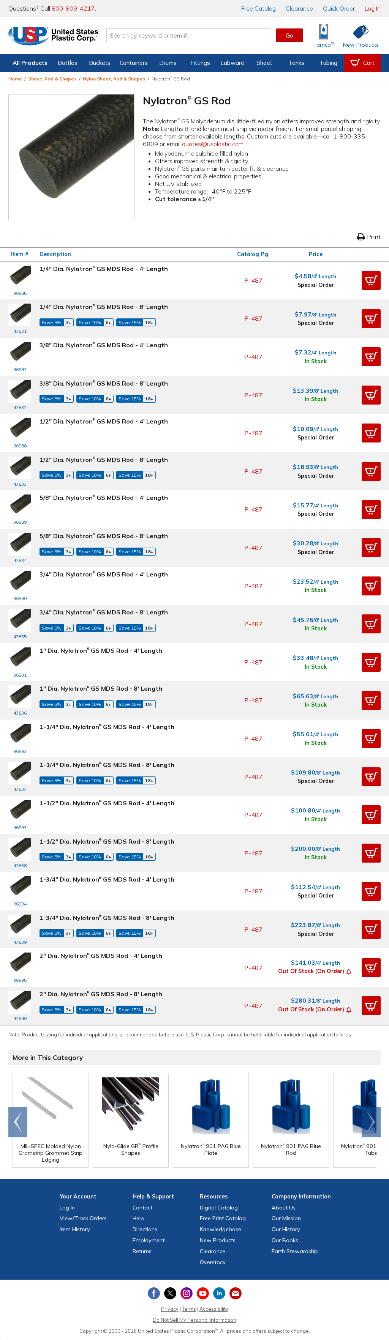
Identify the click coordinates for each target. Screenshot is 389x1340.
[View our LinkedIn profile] (219, 1293)
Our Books (285, 1240)
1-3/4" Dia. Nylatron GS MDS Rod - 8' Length (107, 917)
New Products (218, 1240)
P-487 (253, 280)
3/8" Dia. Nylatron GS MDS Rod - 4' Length (104, 345)
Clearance (299, 8)
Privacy (170, 1309)
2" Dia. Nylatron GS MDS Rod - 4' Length (101, 955)
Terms (189, 1309)
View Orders (83, 1218)
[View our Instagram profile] (186, 1293)
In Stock (316, 361)
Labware (232, 62)
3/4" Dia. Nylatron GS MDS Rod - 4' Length (104, 574)
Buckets (100, 62)
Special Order (315, 285)
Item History (75, 1229)
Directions (145, 1229)
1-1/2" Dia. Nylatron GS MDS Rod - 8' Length (107, 841)
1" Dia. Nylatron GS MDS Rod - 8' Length (101, 688)
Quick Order (339, 8)
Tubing (328, 62)
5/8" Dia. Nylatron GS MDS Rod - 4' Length (104, 497)
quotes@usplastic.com (213, 144)
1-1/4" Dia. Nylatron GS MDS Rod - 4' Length (107, 727)
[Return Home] (53, 37)
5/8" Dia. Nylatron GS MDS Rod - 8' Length (104, 536)
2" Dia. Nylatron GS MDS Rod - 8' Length (101, 994)
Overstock (212, 1262)
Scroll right (371, 1122)
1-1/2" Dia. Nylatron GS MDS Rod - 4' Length (107, 803)
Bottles (67, 62)
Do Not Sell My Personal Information (194, 1320)
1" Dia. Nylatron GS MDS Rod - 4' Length (101, 650)
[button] (371, 280)
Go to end (18, 1122)
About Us (284, 1207)
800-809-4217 (73, 8)
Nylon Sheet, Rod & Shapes (114, 79)
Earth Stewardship (295, 1251)
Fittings (200, 62)
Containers (134, 62)
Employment (148, 1240)
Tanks (296, 62)
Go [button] (289, 35)
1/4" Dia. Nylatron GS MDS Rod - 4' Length (104, 268)
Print (374, 237)
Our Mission (286, 1218)
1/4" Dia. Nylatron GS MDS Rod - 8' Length (104, 306)
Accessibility (213, 1309)
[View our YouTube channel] (202, 1293)
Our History (286, 1229)
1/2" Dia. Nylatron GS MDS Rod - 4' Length (104, 421)
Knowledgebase (220, 1229)
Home (15, 79)
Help (138, 1218)
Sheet (264, 62)
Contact (142, 1207)
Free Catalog (223, 1218)
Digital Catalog (219, 1207)
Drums (168, 62)
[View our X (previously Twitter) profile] (170, 1293)
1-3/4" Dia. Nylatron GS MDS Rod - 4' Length (107, 879)
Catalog (258, 8)
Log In (373, 8)
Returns (142, 1251)
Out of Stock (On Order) (311, 971)
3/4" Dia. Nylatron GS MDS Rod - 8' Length (104, 612)
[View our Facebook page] (153, 1293)
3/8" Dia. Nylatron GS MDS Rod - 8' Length (104, 383)
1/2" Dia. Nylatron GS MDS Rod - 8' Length (104, 459)
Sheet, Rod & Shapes (52, 79)
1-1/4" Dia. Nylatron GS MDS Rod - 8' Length (107, 764)
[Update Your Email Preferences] (235, 1293)
